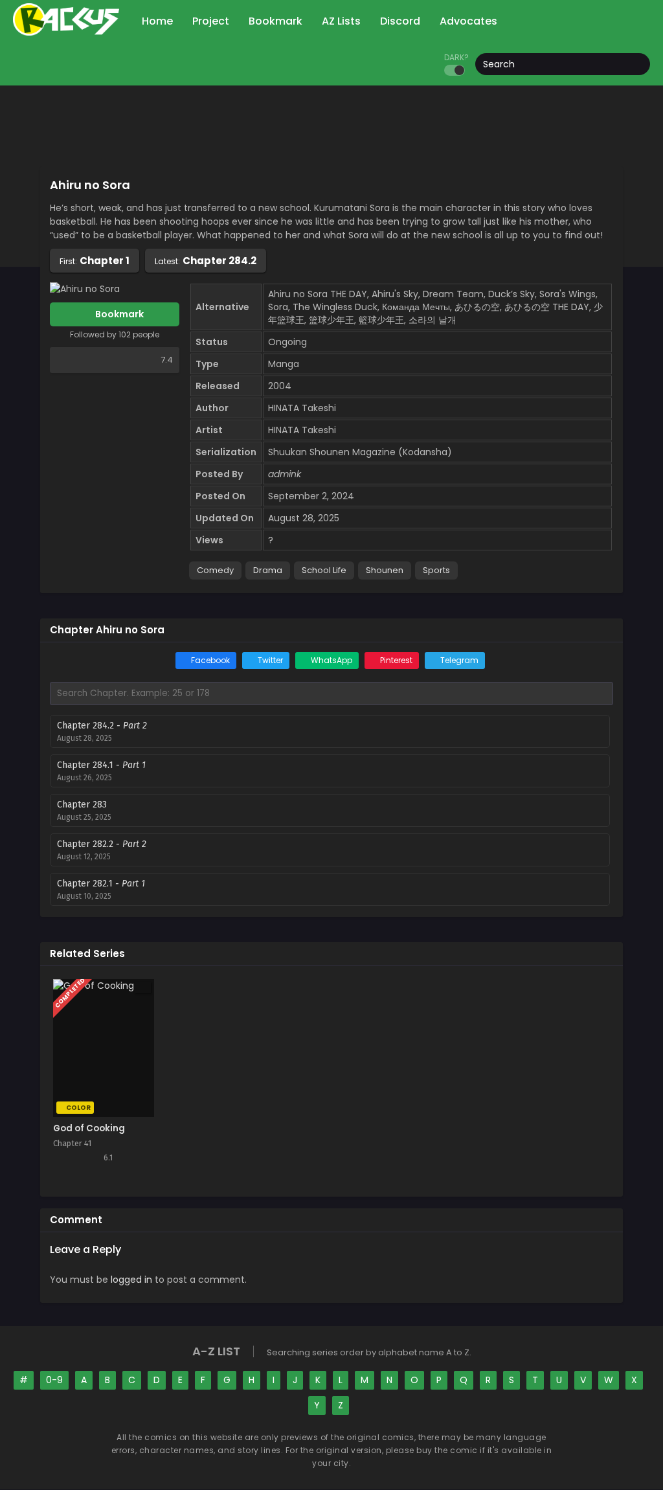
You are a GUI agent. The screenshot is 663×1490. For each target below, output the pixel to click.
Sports (436, 570)
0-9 (54, 1379)
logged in (131, 1279)
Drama (267, 570)
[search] (640, 64)
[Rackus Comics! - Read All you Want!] (66, 32)
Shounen (384, 570)
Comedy (215, 570)
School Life (324, 570)
